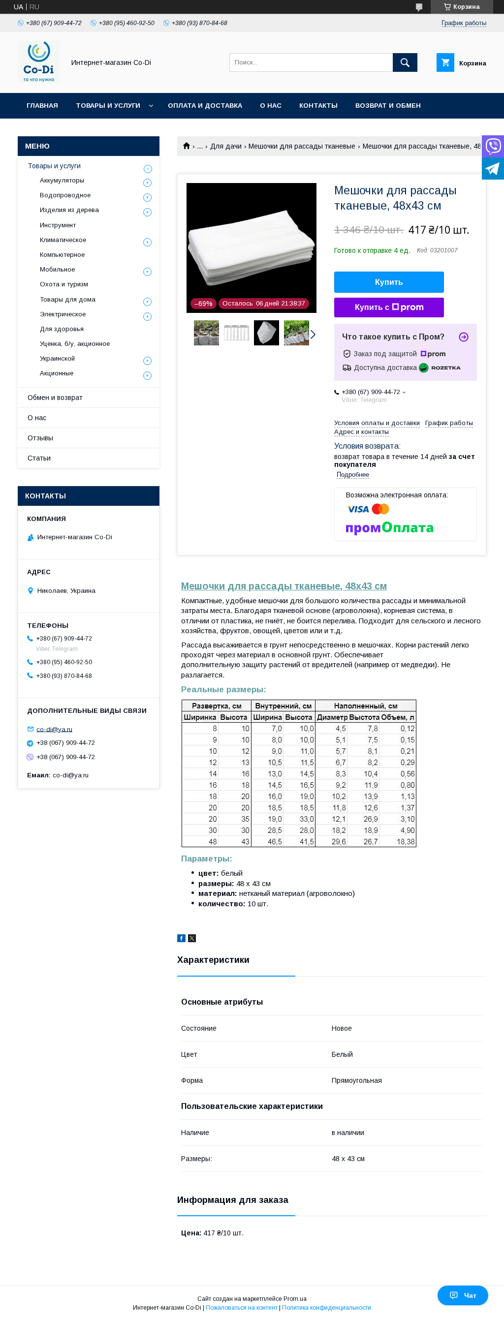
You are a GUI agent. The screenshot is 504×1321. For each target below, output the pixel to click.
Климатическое (63, 240)
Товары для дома (67, 299)
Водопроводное (65, 195)
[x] (192, 940)
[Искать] (405, 62)
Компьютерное (62, 254)
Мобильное (57, 269)
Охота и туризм (64, 284)
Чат (470, 1295)
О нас (271, 105)
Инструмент (58, 225)
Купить (389, 282)
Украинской (57, 358)
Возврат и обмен (388, 105)
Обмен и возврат (55, 397)
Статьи (39, 458)
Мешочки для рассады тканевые (302, 146)
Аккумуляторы (62, 180)
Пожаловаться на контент (242, 1307)
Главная (42, 105)
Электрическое (63, 314)
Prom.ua (295, 1298)
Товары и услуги (108, 105)
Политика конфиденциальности (326, 1307)
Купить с (372, 307)
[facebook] (181, 940)
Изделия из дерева (69, 210)
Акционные (56, 373)
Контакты (318, 105)
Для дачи (226, 146)
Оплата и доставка (205, 105)
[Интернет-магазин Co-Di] (39, 80)
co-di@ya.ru (54, 729)
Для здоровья (62, 329)
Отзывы (40, 438)
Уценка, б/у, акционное (75, 343)
